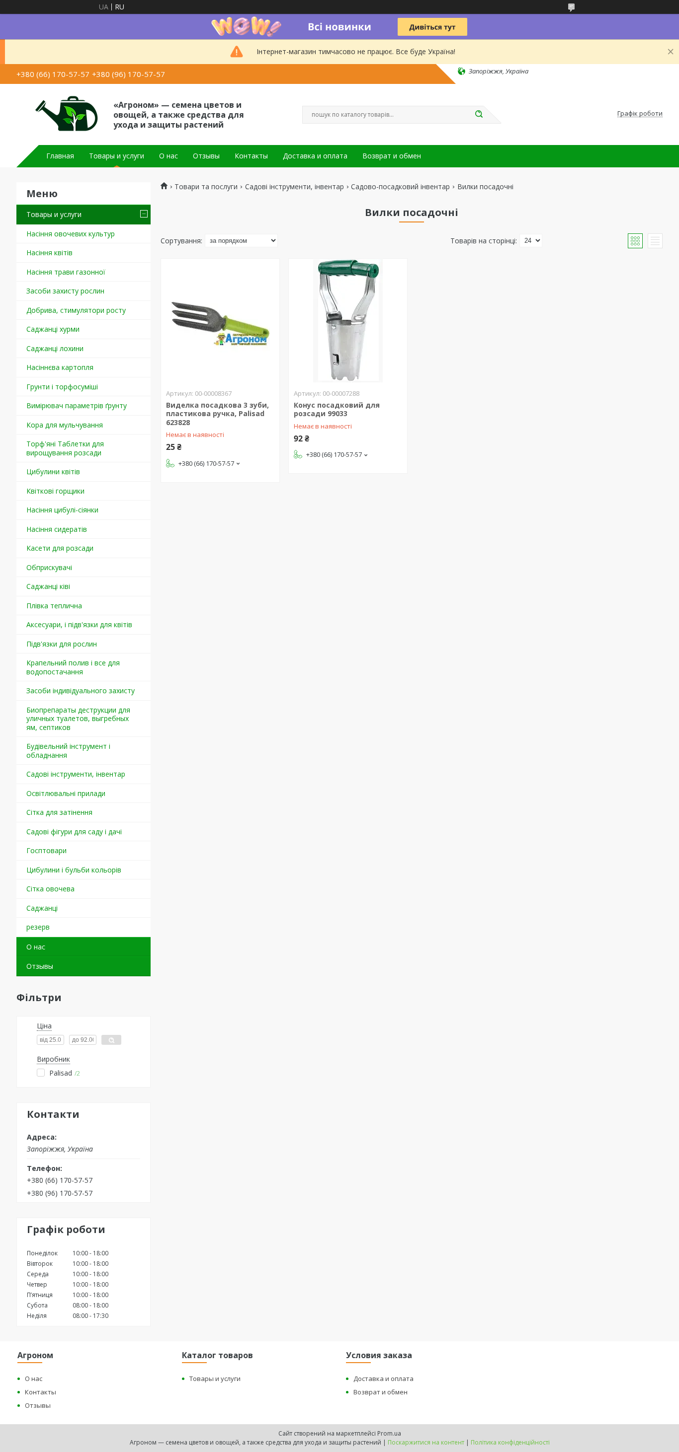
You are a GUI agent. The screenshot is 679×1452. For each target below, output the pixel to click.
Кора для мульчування (64, 425)
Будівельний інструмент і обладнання (68, 750)
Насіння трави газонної (65, 272)
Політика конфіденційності (510, 1442)
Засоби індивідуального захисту (80, 690)
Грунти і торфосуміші (62, 386)
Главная (60, 155)
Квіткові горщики (55, 491)
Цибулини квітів (53, 471)
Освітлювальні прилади (65, 793)
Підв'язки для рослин (61, 644)
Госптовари (46, 850)
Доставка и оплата (315, 155)
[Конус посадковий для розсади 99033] (348, 321)
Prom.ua (389, 1433)
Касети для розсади (59, 548)
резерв (38, 927)
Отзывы (206, 155)
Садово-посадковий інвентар (400, 186)
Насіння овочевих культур (70, 233)
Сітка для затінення (59, 812)
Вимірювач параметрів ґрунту (76, 405)
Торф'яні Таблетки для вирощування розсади (65, 448)
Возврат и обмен (391, 155)
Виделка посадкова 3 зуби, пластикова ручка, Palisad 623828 (217, 413)
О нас (168, 155)
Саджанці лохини (55, 348)
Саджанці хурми (53, 329)
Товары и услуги (116, 155)
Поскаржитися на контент (426, 1442)
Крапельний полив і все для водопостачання (73, 667)
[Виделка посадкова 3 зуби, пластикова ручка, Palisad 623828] (220, 321)
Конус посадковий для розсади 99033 (337, 409)
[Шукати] (479, 115)
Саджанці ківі (48, 586)
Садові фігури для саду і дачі (74, 831)
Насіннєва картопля (59, 367)
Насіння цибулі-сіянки (62, 509)
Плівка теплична (54, 605)
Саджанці (42, 908)
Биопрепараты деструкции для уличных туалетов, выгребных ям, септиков (78, 718)
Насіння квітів (49, 252)
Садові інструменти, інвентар (75, 774)
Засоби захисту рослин (65, 290)
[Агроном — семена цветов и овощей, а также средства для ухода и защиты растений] (60, 114)
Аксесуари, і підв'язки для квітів (79, 624)
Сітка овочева (50, 888)
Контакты (251, 155)
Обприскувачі (49, 567)
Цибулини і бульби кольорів (73, 869)
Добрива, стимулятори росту (76, 310)
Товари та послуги (206, 186)
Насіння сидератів (56, 529)
